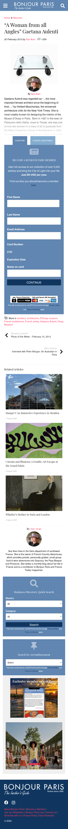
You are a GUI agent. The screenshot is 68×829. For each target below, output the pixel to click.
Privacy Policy (54, 305)
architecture (33, 318)
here (33, 185)
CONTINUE (34, 282)
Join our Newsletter (14, 812)
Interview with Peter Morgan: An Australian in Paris (34, 351)
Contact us (51, 812)
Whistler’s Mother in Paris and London (28, 514)
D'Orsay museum (48, 318)
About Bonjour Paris (14, 809)
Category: (11, 610)
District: (10, 598)
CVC (9, 252)
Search (34, 624)
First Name (13, 197)
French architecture (14, 321)
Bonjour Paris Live (35, 812)
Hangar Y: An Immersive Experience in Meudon (32, 413)
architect (21, 318)
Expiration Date (16, 259)
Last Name (13, 214)
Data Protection (46, 815)
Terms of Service (33, 309)
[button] (34, 413)
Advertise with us (12, 815)
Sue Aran (31, 39)
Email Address (16, 229)
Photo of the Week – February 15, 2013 (31, 335)
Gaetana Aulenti (48, 321)
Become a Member (35, 809)
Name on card (15, 267)
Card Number (15, 244)
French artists (32, 321)
